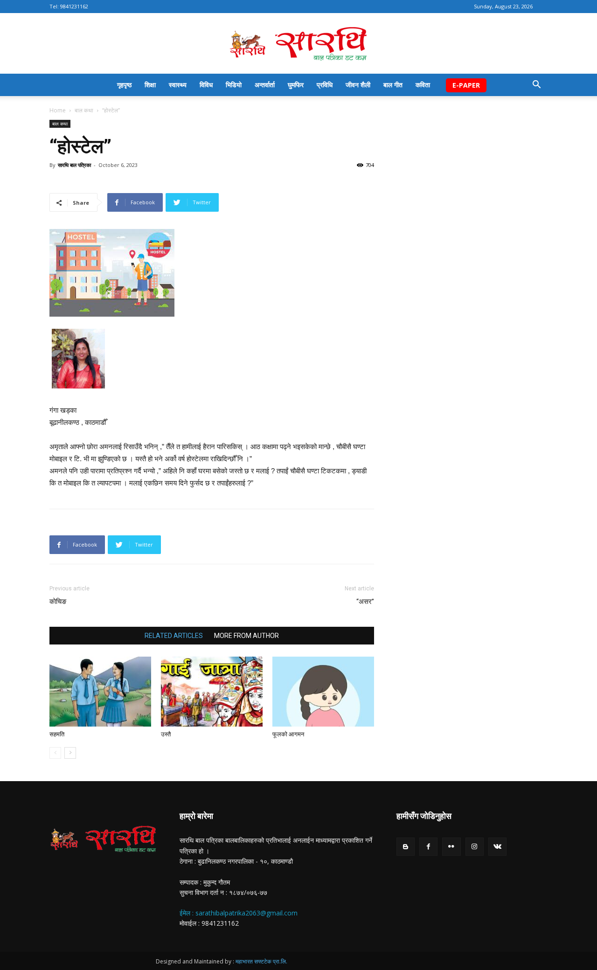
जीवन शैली (358, 84)
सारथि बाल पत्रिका (74, 164)
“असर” (365, 601)
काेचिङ (57, 601)
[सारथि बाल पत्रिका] (298, 44)
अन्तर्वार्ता (265, 84)
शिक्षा (150, 84)
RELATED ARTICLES (174, 635)
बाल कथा (84, 110)
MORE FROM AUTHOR (246, 635)
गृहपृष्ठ (124, 84)
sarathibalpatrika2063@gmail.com (246, 912)
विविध (206, 84)
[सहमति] (100, 692)
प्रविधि (325, 84)
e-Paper (466, 85)
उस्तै (166, 734)
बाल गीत (393, 84)
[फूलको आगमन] (323, 692)
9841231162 (74, 6)
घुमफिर (296, 84)
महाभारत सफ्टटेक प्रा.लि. (261, 961)
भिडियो (234, 84)
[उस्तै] (212, 692)
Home (57, 110)
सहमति (56, 734)
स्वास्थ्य (178, 84)
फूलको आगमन (288, 734)
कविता (423, 84)
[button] (536, 85)
